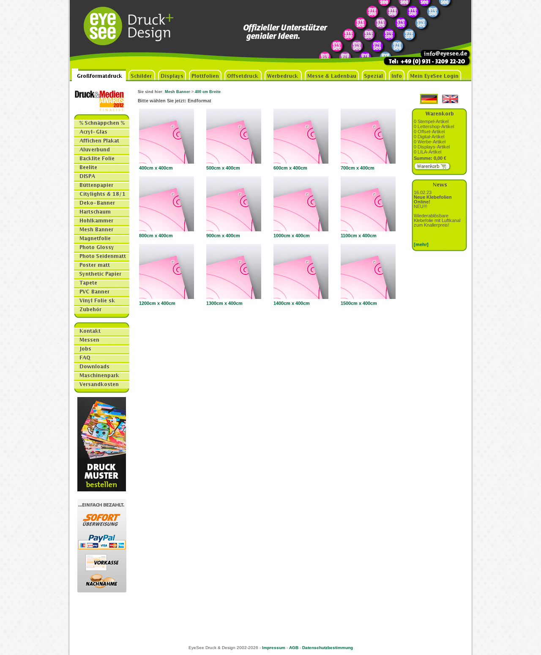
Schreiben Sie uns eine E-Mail (439, 34)
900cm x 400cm (223, 235)
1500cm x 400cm (359, 303)
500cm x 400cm (223, 167)
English (450, 99)
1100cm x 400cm (359, 235)
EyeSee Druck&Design (133, 34)
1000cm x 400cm (291, 235)
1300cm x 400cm (224, 303)
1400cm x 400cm (291, 303)
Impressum (273, 647)
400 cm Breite (208, 92)
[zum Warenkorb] (432, 169)
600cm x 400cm (290, 167)
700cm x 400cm (357, 167)
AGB (293, 647)
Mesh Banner (177, 92)
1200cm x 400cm (157, 303)
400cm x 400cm (156, 167)
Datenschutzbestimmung (327, 647)
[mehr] (421, 244)
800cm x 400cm (156, 235)
